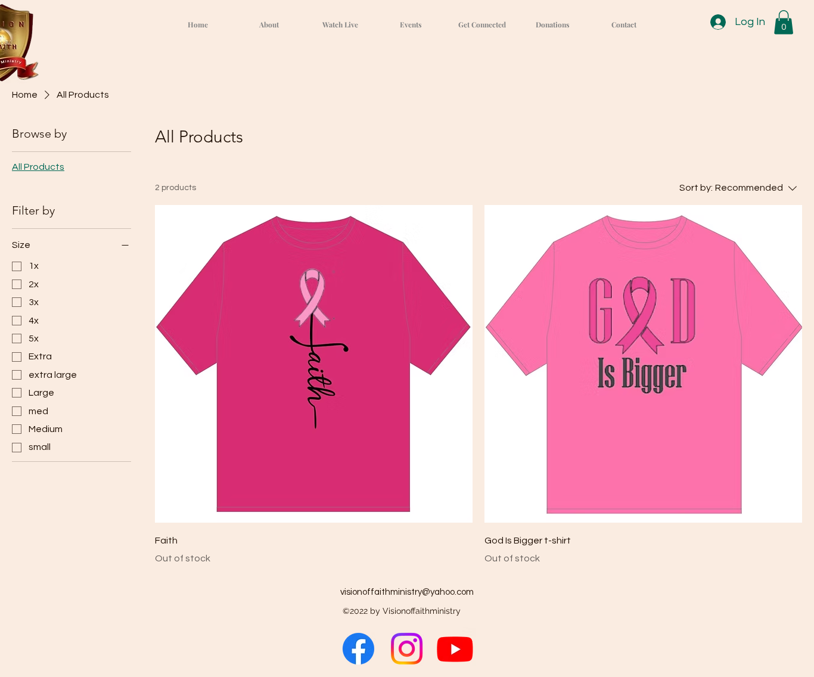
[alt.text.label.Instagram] (407, 649)
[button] (783, 22)
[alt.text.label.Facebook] (358, 649)
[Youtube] (455, 649)
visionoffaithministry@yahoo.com (407, 592)
